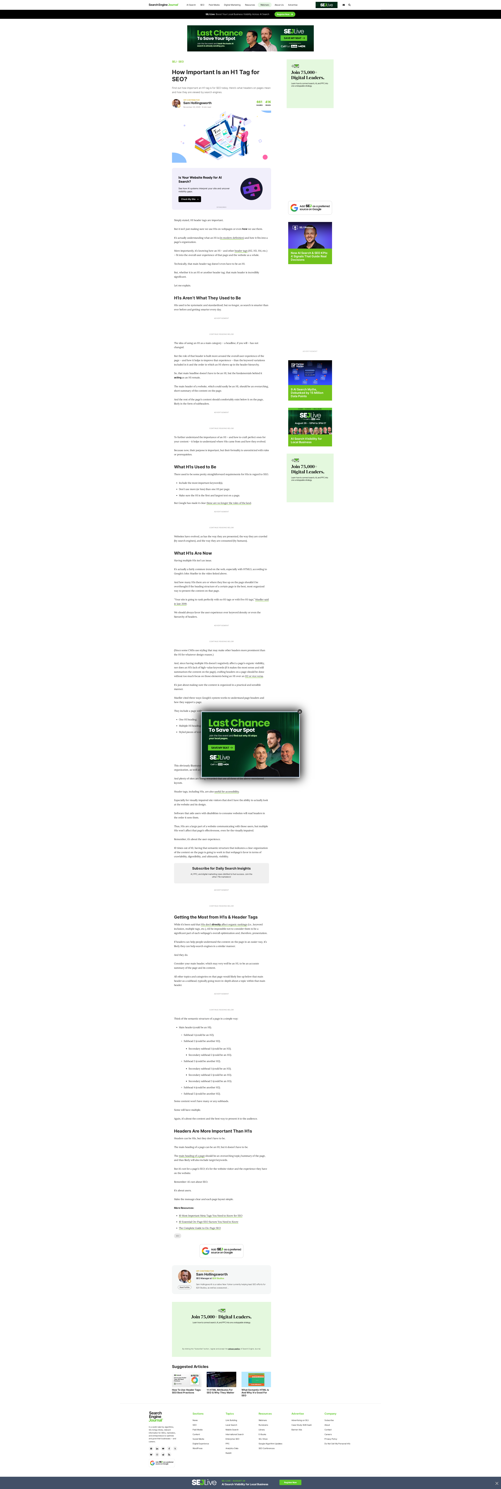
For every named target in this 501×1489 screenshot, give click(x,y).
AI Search (191, 5)
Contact (328, 1429)
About (327, 1425)
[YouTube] (163, 1448)
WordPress (197, 1448)
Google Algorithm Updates (270, 1443)
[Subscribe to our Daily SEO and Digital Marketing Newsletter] (344, 5)
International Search (235, 1434)
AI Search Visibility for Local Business (306, 440)
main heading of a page (192, 1155)
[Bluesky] (151, 1454)
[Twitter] (175, 1448)
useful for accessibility (226, 791)
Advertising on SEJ (300, 1420)
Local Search (231, 1425)
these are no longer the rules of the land (229, 503)
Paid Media (214, 5)
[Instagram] (157, 1454)
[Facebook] (169, 1448)
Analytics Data (232, 1448)
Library (262, 1429)
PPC (227, 1443)
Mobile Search (232, 1429)
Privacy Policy (330, 1439)
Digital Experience (201, 1443)
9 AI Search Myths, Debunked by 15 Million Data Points (307, 393)
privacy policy (234, 1349)
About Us (279, 5)
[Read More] (310, 372)
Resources (250, 5)
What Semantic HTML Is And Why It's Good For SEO (255, 1392)
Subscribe (329, 1420)
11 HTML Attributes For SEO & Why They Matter (220, 1391)
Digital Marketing (232, 5)
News (195, 1420)
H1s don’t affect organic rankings (224, 924)
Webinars (264, 5)
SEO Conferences (267, 1448)
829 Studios (218, 1278)
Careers (328, 1434)
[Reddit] (163, 1454)
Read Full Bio (185, 1287)
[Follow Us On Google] (221, 1251)
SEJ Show (263, 1439)
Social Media (198, 1439)
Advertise (292, 5)
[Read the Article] (187, 1379)
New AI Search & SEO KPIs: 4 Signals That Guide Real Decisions (309, 256)
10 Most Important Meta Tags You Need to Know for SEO (211, 1215)
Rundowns (263, 1425)
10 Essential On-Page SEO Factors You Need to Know (208, 1221)
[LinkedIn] (157, 1448)
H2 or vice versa (254, 676)
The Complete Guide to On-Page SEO (200, 1228)
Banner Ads (296, 1429)
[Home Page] (164, 5)
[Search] (349, 5)
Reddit (228, 1453)
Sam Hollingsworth (197, 103)
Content (196, 1434)
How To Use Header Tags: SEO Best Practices (186, 1391)
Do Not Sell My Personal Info (337, 1443)
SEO (202, 5)
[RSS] (169, 1454)
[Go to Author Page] (176, 103)
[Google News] (151, 1448)
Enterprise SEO (232, 1439)
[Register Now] (310, 235)
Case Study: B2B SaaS (301, 1425)
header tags (241, 250)
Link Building (231, 1420)
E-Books (262, 1434)
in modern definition (231, 237)
